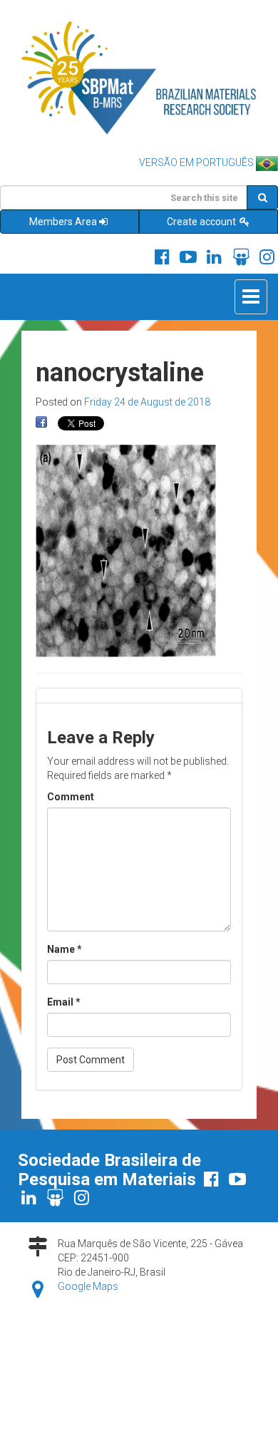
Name (64, 949)
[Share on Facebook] (41, 422)
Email (64, 1002)
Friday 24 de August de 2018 (147, 402)
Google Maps (88, 1286)
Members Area (63, 221)
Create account (202, 221)
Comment (70, 796)
